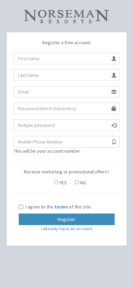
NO (82, 183)
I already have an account (66, 228)
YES (62, 183)
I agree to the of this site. (59, 207)
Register (66, 219)
